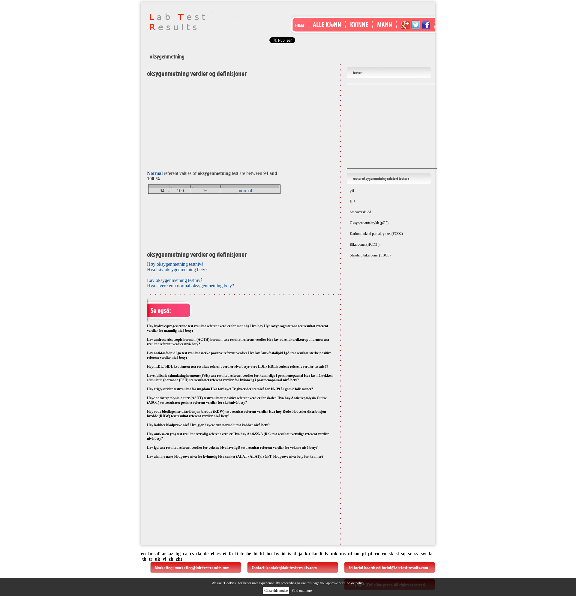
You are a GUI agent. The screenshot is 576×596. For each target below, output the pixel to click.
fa (231, 553)
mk (334, 553)
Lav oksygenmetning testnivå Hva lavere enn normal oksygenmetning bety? (190, 283)
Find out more (302, 591)
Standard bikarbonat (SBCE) (370, 255)
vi (164, 559)
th (144, 559)
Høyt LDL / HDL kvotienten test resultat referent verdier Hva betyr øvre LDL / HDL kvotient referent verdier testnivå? (237, 366)
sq (403, 553)
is (289, 553)
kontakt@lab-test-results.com (291, 568)
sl (397, 553)
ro (377, 553)
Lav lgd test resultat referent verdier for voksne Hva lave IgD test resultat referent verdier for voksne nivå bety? (232, 447)
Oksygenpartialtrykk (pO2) (369, 223)
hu (269, 553)
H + (353, 201)
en (143, 553)
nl (350, 553)
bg (178, 553)
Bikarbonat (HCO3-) (365, 244)
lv (326, 553)
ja (300, 553)
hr (150, 553)
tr (150, 559)
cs (192, 553)
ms (343, 553)
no (356, 553)
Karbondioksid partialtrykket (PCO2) (376, 234)
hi (255, 553)
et (224, 553)
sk (391, 553)
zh (171, 559)
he (248, 553)
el (212, 553)
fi (236, 553)
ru (384, 553)
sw (423, 553)
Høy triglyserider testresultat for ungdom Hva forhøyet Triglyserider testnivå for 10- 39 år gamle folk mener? (230, 389)
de (206, 553)
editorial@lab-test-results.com (402, 568)
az (171, 553)
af (157, 553)
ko (314, 553)
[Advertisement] (215, 123)
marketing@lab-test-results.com (202, 568)
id (284, 553)
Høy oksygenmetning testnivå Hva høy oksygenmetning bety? (177, 267)
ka (307, 553)
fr (242, 553)
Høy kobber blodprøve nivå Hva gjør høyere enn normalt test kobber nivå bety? (208, 425)
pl (364, 553)
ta (431, 553)
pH (352, 190)
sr (410, 553)
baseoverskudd (360, 212)
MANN (384, 24)
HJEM (299, 25)
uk (157, 559)
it (294, 553)
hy (276, 553)
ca (185, 553)
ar (164, 553)
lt (321, 553)
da (198, 553)
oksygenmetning (167, 56)
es (218, 553)
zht (179, 559)
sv (416, 553)
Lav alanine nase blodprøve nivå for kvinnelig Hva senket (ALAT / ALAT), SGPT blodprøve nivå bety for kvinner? (235, 456)
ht (262, 553)
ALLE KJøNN (327, 24)
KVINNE (359, 24)
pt (370, 553)
